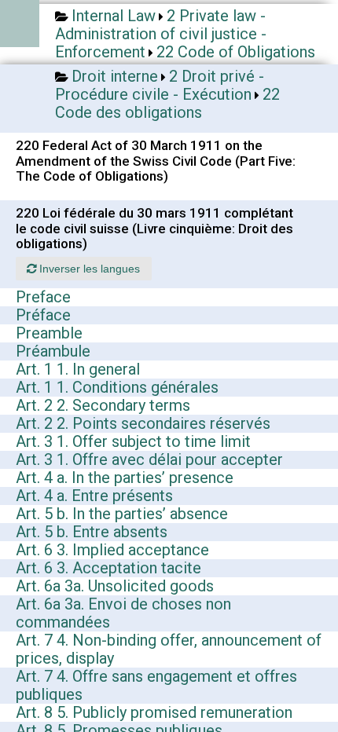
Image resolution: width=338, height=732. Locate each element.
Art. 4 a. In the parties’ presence (124, 477)
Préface (43, 315)
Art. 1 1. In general (78, 369)
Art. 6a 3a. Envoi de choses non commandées (123, 613)
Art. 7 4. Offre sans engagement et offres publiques (156, 685)
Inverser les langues (88, 268)
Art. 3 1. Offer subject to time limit (133, 441)
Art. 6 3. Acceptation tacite (108, 567)
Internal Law (114, 15)
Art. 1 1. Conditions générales (117, 387)
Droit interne (115, 76)
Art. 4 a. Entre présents (94, 495)
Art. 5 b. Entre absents (91, 531)
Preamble (49, 333)
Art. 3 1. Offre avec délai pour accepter (149, 459)
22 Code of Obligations (235, 51)
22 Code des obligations (167, 103)
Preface (43, 296)
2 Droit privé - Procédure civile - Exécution (159, 85)
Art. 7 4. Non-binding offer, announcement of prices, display (168, 649)
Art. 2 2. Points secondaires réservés (143, 423)
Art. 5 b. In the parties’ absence (122, 513)
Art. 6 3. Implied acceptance (112, 549)
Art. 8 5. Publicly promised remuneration (154, 712)
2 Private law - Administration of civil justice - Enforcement (160, 33)
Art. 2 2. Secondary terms (103, 405)
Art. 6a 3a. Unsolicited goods (115, 585)
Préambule (53, 351)
